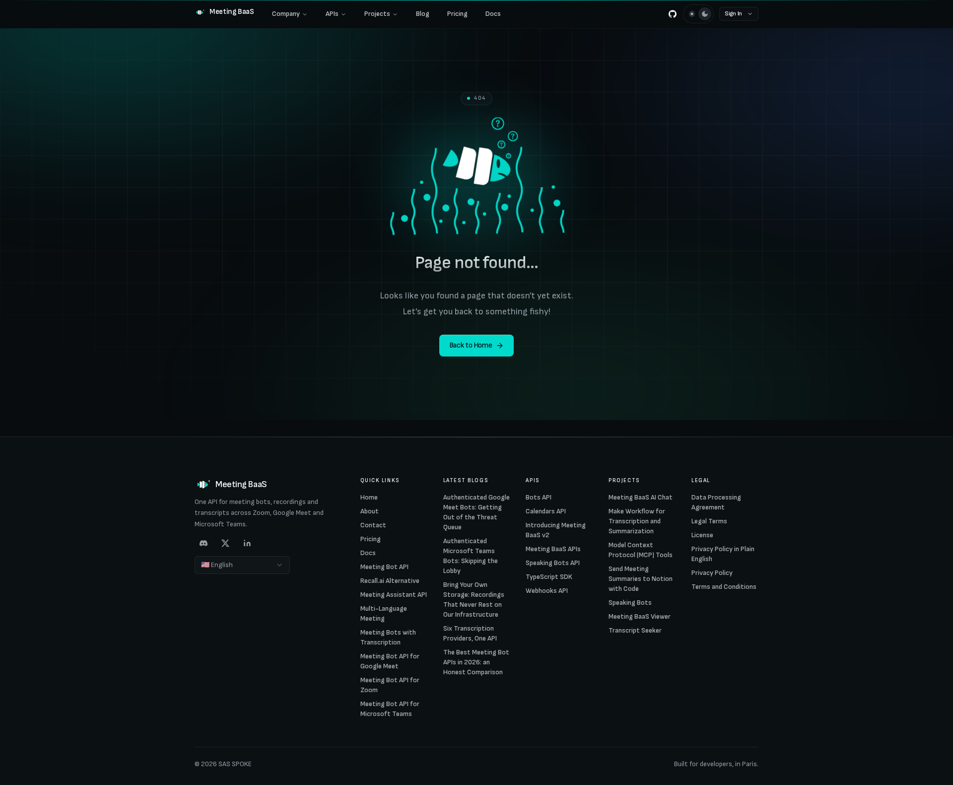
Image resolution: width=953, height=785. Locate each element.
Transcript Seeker (635, 630)
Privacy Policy (712, 573)
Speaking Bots (630, 602)
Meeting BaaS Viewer (640, 616)
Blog (422, 13)
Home (369, 497)
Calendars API (546, 511)
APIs (332, 13)
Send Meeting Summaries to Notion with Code (641, 579)
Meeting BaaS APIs (553, 549)
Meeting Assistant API (393, 594)
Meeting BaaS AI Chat (641, 497)
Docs (493, 13)
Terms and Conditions (723, 586)
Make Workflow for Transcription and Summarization (637, 521)
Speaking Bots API (553, 563)
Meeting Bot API (384, 567)
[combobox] (242, 565)
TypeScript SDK (549, 576)
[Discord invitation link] (203, 543)
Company (286, 13)
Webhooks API (547, 590)
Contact (373, 525)
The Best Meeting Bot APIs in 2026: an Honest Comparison (476, 662)
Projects (377, 13)
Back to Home (470, 345)
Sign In (733, 13)
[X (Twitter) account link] (225, 543)
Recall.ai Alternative (389, 580)
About (369, 511)
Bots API (538, 497)
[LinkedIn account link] (247, 543)
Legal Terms (709, 521)
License (702, 535)
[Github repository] (672, 14)
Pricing (457, 13)
